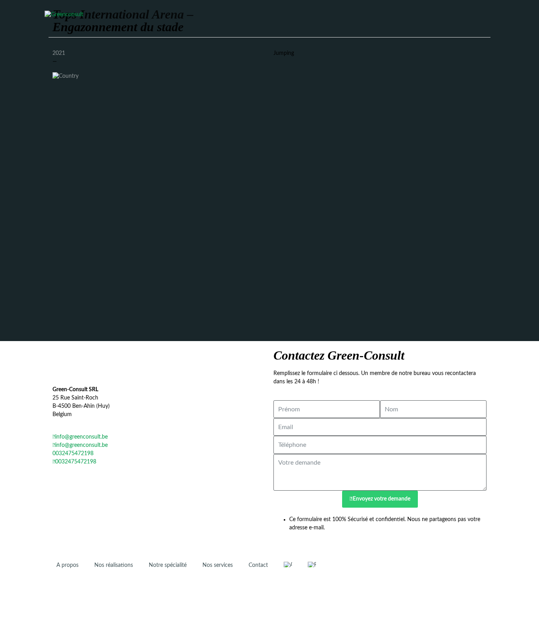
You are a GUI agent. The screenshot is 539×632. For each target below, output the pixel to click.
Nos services (217, 565)
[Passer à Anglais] (288, 564)
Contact (258, 565)
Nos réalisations (113, 565)
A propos (67, 565)
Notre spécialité (168, 565)
